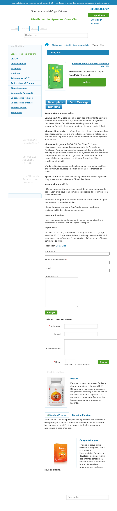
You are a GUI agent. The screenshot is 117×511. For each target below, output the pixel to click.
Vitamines (16, 68)
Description (55, 102)
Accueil (14, 28)
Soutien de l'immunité (22, 93)
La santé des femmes (22, 98)
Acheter (87, 82)
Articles (34, 28)
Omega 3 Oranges (89, 440)
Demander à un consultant (30, 141)
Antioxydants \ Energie (22, 83)
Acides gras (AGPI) (20, 78)
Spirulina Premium (81, 415)
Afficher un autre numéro (78, 364)
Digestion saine (19, 88)
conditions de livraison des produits (30, 179)
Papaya (74, 378)
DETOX (14, 58)
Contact (43, 28)
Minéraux (15, 73)
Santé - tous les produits (77, 45)
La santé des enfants (22, 102)
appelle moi (100, 15)
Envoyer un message (96, 21)
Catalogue (57, 45)
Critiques (54, 106)
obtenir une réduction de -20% (29, 159)
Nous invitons (66, 3)
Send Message (79, 102)
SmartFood (16, 112)
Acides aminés (18, 63)
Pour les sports (19, 107)
